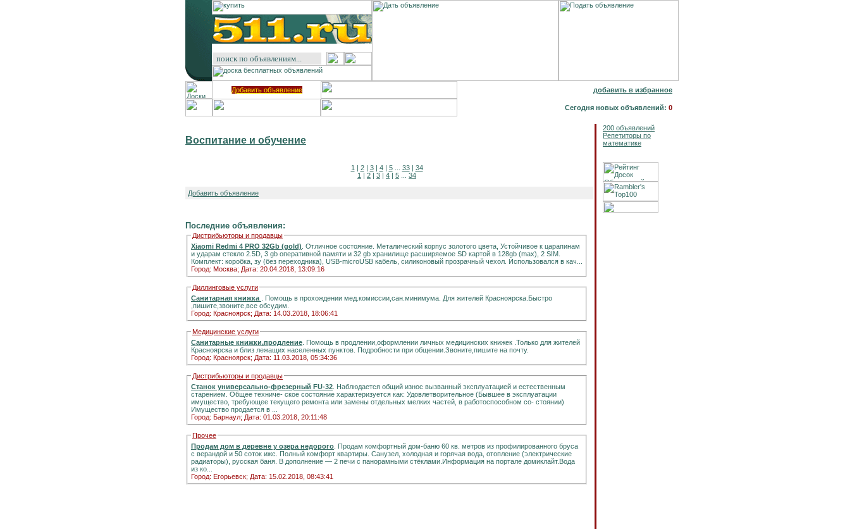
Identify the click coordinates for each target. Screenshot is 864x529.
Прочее (204, 435)
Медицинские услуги (225, 331)
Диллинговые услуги (225, 287)
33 (406, 167)
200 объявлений (629, 128)
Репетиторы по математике (627, 139)
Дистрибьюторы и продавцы (237, 235)
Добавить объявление (266, 90)
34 (419, 167)
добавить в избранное (632, 90)
